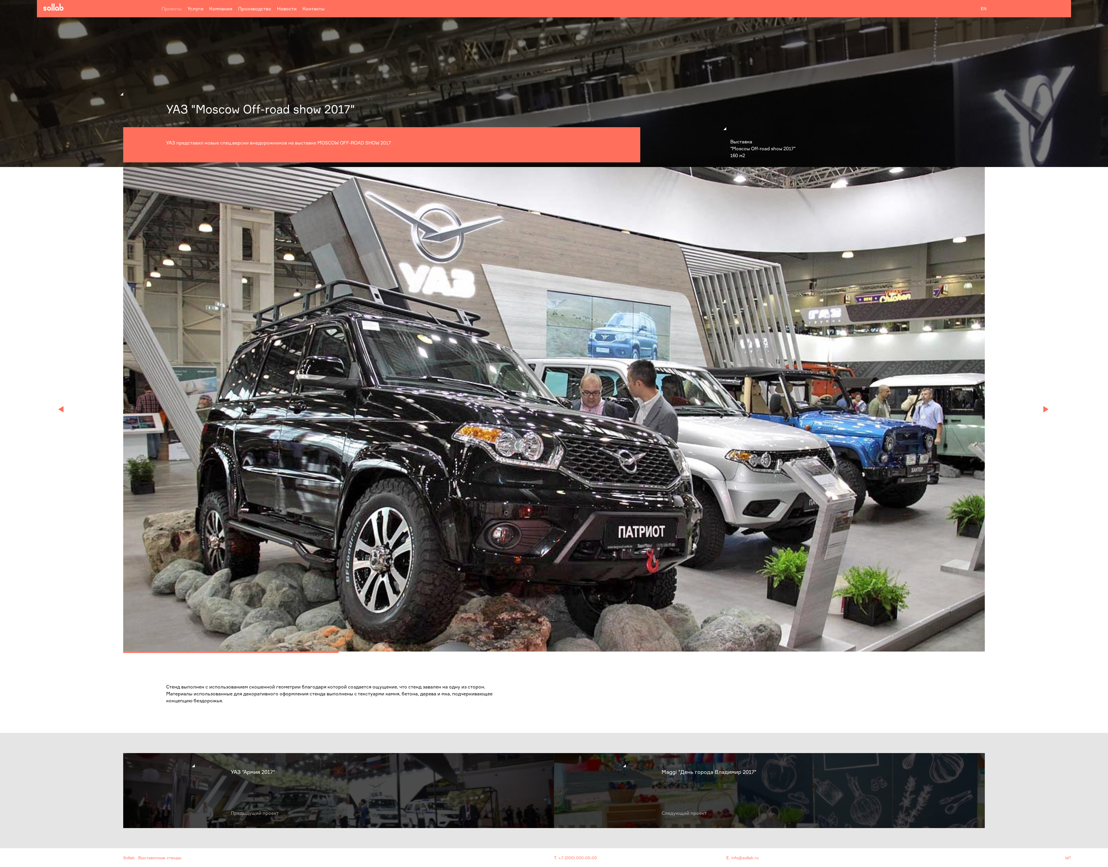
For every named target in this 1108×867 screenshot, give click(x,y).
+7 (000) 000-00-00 (577, 857)
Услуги (195, 9)
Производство (254, 9)
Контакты (313, 9)
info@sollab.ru (745, 857)
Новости (287, 9)
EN (984, 8)
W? (1068, 857)
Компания (220, 9)
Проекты (172, 9)
